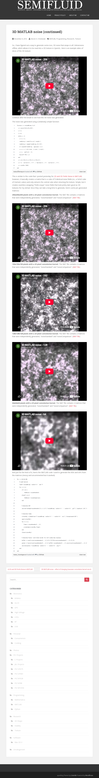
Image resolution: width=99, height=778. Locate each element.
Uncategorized (19, 749)
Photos (16, 650)
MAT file (76, 198)
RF (16, 622)
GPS (16, 607)
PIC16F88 (18, 683)
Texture (78, 39)
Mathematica (20, 700)
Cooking (18, 643)
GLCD (17, 603)
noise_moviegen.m (20, 554)
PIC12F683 (19, 674)
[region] (49, 146)
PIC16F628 (19, 678)
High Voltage (20, 612)
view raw (82, 171)
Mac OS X (18, 742)
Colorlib (73, 775)
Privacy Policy (60, 15)
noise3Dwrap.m (19, 171)
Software (17, 738)
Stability (18, 726)
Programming (61, 39)
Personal (16, 634)
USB (16, 626)
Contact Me (84, 15)
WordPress (89, 775)
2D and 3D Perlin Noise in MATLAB (68, 176)
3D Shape (18, 721)
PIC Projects (18, 655)
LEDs (17, 617)
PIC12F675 (19, 669)
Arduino (18, 598)
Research (70, 39)
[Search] (86, 580)
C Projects (19, 659)
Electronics (17, 593)
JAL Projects (19, 664)
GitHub (39, 171)
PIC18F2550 (19, 688)
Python (17, 709)
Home (49, 15)
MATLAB (52, 39)
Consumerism (20, 638)
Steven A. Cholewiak (38, 39)
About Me (73, 15)
